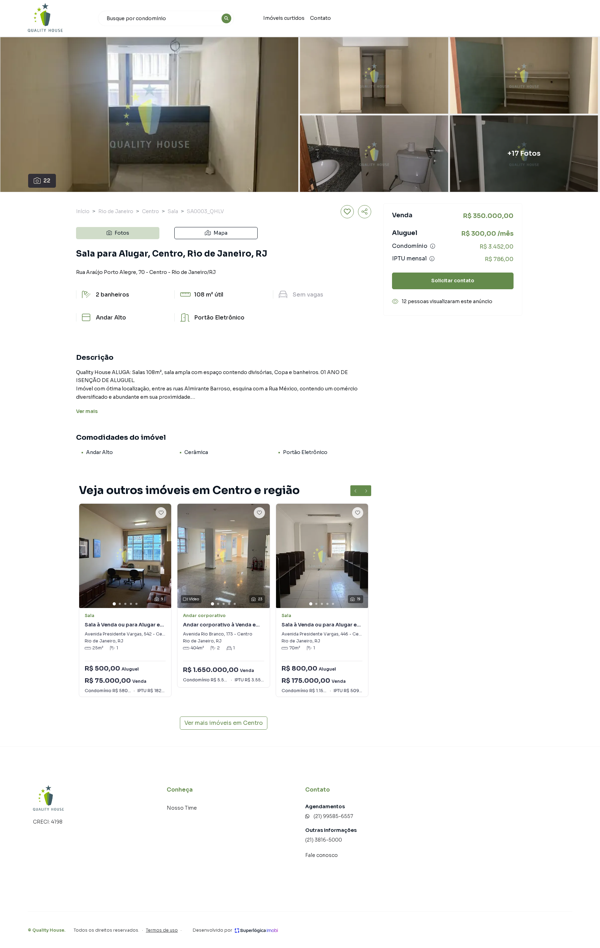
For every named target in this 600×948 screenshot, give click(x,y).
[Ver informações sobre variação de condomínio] (432, 246)
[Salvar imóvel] (347, 211)
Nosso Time (182, 808)
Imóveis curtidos (284, 18)
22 (46, 180)
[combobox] (166, 18)
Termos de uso (162, 930)
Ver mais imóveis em (223, 723)
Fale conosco (321, 855)
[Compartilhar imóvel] (364, 211)
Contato (320, 18)
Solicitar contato (452, 280)
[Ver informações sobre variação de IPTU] (432, 258)
